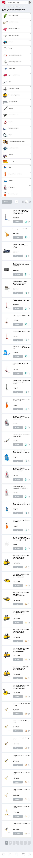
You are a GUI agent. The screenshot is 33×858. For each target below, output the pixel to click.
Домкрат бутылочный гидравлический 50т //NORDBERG (21, 347)
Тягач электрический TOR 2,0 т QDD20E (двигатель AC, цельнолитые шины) (21, 668)
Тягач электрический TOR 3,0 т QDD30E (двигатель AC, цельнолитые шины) (21, 650)
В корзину (17, 221)
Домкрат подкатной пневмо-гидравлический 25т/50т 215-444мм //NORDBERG (20, 212)
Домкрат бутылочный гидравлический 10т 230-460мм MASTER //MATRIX (21, 469)
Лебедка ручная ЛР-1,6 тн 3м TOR (21, 331)
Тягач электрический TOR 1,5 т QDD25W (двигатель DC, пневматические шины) (21, 687)
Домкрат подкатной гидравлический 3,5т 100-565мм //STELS (21, 246)
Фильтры (6, 201)
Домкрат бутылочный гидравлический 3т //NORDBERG (21, 503)
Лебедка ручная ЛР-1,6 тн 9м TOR (21, 315)
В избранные (29, 222)
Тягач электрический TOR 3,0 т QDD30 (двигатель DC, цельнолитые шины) (21, 613)
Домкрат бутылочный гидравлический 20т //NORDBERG (21, 451)
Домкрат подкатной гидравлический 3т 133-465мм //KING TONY (21, 264)
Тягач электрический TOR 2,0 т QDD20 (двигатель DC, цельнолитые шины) (21, 631)
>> (29, 842)
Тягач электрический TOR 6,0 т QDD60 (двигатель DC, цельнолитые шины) (21, 557)
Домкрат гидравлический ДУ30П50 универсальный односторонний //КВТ (20, 283)
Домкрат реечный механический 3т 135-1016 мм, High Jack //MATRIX (21, 382)
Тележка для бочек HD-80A (20, 229)
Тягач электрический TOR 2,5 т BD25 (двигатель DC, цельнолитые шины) (21, 576)
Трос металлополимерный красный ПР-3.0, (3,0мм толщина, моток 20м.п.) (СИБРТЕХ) (21, 538)
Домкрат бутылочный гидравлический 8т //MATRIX (20, 487)
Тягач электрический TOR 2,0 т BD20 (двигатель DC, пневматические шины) (21, 594)
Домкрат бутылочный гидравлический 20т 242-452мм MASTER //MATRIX (21, 418)
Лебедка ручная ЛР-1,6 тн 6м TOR (21, 300)
